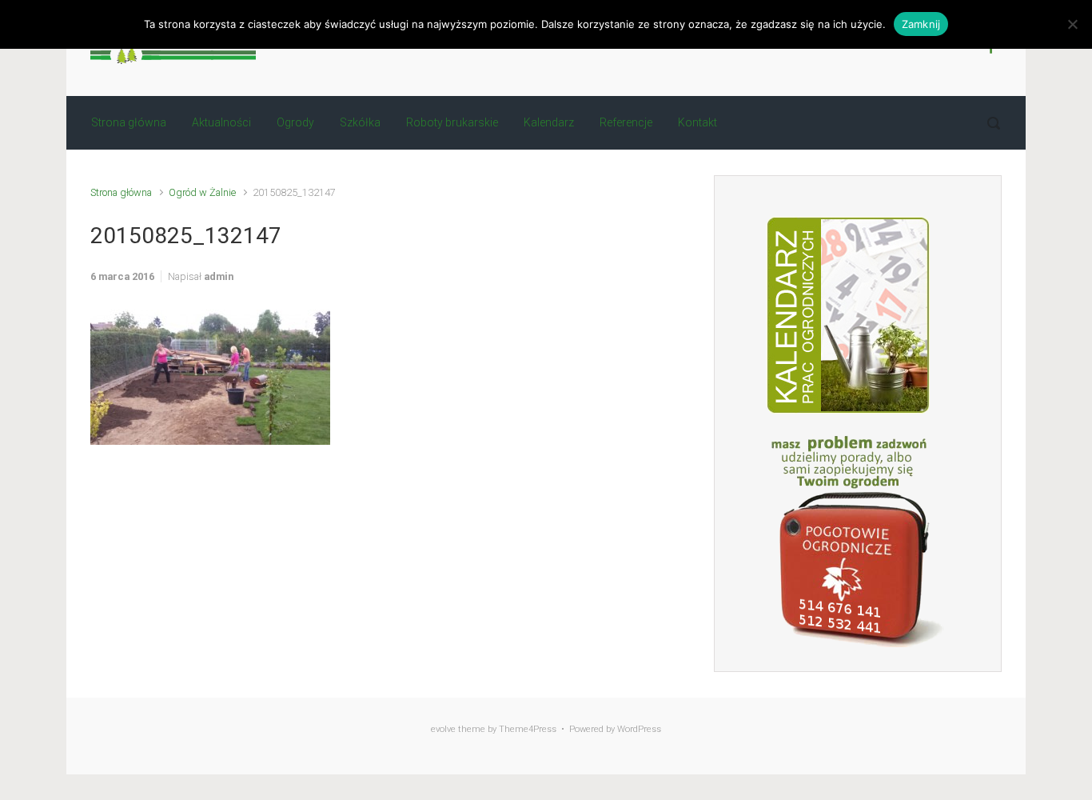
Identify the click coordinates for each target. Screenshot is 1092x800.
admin (218, 276)
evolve (443, 729)
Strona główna (121, 192)
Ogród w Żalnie (202, 192)
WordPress (639, 729)
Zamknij (921, 24)
